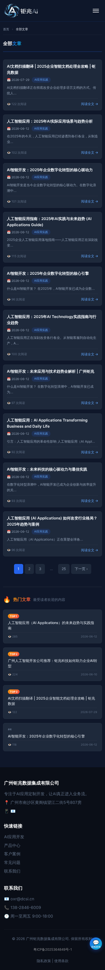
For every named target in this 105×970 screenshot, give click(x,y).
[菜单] (96, 11)
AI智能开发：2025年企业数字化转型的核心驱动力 (50, 169)
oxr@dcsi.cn (22, 898)
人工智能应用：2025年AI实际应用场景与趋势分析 (50, 121)
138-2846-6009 (25, 907)
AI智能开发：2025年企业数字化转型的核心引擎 (48, 273)
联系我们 (12, 871)
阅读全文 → (89, 104)
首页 (6, 29)
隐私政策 (44, 961)
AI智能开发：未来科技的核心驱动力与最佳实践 (47, 469)
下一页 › (81, 569)
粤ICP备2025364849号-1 (52, 949)
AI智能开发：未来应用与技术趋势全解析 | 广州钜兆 (50, 371)
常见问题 (12, 862)
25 (64, 569)
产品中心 (12, 845)
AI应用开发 (14, 836)
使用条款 (61, 961)
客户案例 (12, 853)
